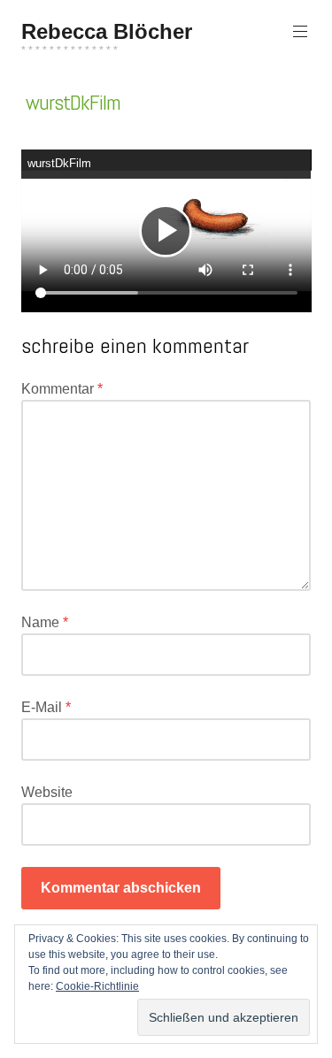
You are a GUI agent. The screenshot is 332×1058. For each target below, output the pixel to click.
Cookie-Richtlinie (97, 986)
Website (47, 792)
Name (44, 622)
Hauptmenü (300, 31)
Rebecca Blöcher (106, 31)
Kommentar (62, 388)
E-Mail (46, 707)
